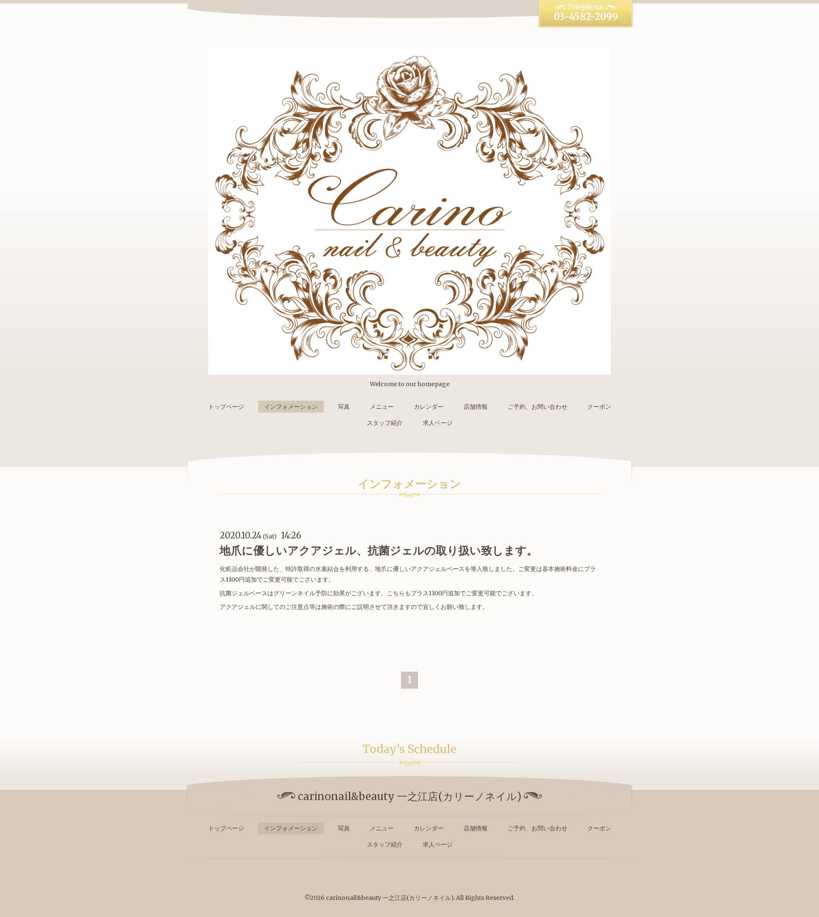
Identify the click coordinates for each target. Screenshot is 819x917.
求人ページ (438, 423)
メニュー (382, 406)
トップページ (226, 406)
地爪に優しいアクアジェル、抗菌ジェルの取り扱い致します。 (379, 550)
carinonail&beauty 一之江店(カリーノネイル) (389, 898)
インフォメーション (291, 406)
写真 (344, 406)
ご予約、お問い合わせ (537, 406)
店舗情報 (476, 406)
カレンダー (429, 406)
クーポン (599, 406)
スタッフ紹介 (385, 423)
